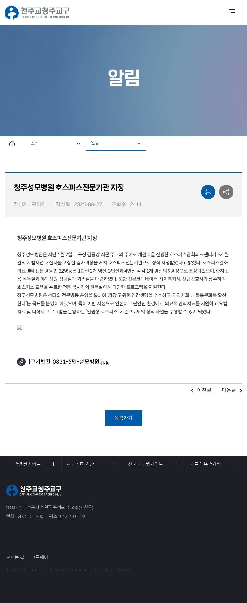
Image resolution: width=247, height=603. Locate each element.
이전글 (204, 390)
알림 (95, 143)
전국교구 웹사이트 (145, 464)
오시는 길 (15, 557)
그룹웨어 (39, 557)
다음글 (229, 390)
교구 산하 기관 (80, 464)
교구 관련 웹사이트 (22, 464)
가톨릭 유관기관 (205, 464)
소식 (35, 143)
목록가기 (123, 418)
